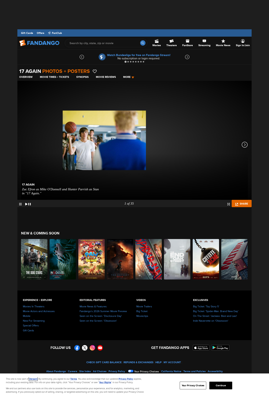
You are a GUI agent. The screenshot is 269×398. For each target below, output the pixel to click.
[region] (134, 385)
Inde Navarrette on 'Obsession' (210, 321)
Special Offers (31, 325)
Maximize (228, 204)
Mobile (26, 316)
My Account (172, 362)
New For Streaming (34, 321)
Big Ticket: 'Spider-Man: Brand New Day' (215, 311)
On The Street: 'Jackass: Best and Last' (215, 316)
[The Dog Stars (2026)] (34, 259)
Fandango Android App (220, 347)
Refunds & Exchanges (138, 362)
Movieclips (142, 316)
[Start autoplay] (28, 203)
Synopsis (82, 77)
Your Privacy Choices (146, 371)
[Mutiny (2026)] (234, 259)
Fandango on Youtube (100, 348)
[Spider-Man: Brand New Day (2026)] (148, 259)
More (126, 77)
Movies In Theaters (33, 306)
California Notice (171, 371)
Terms (73, 379)
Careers (72, 371)
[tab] (125, 62)
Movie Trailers (144, 306)
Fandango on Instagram (92, 348)
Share (243, 204)
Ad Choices (100, 371)
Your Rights (105, 382)
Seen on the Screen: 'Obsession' (98, 321)
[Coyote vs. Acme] (206, 259)
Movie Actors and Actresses (39, 311)
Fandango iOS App (201, 347)
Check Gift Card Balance (104, 362)
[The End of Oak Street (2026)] (177, 259)
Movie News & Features (93, 306)
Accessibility (215, 371)
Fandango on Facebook (77, 348)
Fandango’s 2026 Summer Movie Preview (103, 311)
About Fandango (56, 371)
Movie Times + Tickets (54, 77)
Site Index (85, 371)
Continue (221, 385)
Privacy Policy (117, 371)
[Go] (142, 43)
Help (158, 362)
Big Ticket (141, 311)
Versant (33, 379)
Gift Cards (27, 33)
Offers (40, 33)
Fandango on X (84, 348)
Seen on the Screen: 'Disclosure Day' (101, 316)
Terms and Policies (194, 371)
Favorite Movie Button (94, 71)
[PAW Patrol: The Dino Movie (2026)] (91, 259)
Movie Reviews (106, 77)
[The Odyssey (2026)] (120, 259)
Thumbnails (20, 204)
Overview (26, 77)
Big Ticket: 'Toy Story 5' (206, 306)
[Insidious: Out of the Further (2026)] (63, 259)
